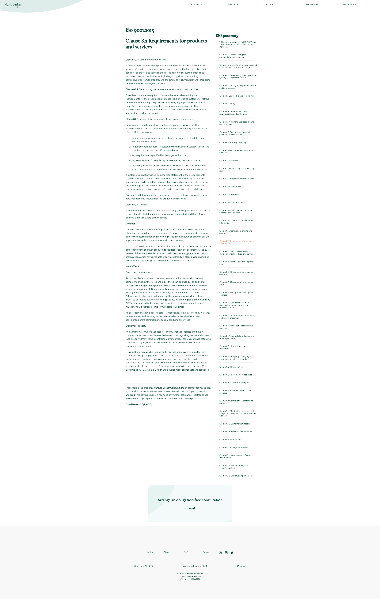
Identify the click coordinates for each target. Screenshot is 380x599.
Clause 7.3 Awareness (229, 194)
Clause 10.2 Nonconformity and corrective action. (233, 466)
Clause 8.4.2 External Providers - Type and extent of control (236, 316)
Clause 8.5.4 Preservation (231, 367)
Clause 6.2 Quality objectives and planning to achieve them (234, 133)
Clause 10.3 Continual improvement (235, 475)
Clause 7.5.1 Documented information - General (237, 151)
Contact (206, 552)
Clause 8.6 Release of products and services (235, 391)
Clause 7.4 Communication (231, 202)
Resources (234, 4)
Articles (270, 4)
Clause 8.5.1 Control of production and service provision (236, 337)
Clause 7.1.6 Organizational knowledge (236, 178)
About (167, 552)
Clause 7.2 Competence (230, 186)
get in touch (190, 508)
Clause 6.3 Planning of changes (233, 142)
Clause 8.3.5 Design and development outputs (236, 283)
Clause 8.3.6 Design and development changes (236, 293)
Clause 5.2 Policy (227, 103)
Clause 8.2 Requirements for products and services (236, 242)
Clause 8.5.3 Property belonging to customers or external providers (235, 357)
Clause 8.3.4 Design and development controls (236, 273)
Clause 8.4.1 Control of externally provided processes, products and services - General (234, 304)
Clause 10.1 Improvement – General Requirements (235, 456)
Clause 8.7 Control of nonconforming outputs (236, 401)
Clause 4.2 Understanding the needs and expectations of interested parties (238, 66)
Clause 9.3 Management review (233, 447)
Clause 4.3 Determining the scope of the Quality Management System (237, 76)
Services (195, 4)
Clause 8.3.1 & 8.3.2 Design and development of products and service (236, 252)
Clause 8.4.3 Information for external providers (236, 326)
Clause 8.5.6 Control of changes (234, 382)
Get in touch (349, 4)
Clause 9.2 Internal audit (230, 439)
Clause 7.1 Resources (228, 160)
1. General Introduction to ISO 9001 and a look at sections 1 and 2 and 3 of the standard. (237, 44)
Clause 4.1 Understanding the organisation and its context (232, 55)
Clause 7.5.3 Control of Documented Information (236, 221)
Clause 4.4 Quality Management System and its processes (237, 86)
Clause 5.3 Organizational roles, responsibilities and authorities (233, 112)
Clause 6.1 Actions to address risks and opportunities (236, 122)
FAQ (186, 552)
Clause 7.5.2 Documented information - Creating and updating (237, 211)
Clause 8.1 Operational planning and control (235, 231)
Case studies (311, 4)
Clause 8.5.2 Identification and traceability (233, 347)
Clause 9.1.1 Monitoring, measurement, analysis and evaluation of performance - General (237, 413)
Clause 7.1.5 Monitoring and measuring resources (236, 169)
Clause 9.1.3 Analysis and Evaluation (235, 431)
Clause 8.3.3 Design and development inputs (236, 262)
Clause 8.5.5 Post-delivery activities (235, 374)
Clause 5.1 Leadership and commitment (237, 95)
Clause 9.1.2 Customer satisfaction (235, 423)
